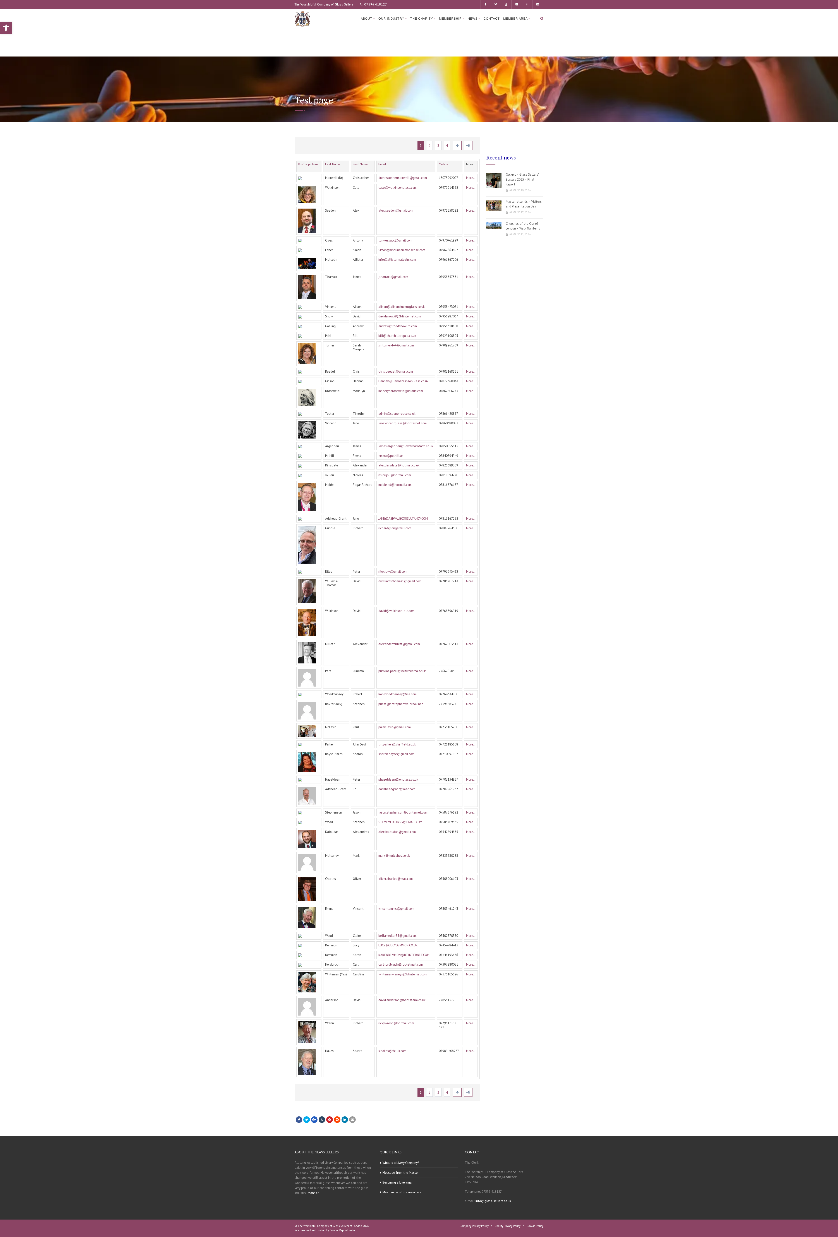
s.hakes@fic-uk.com (392, 1051)
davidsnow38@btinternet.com (399, 316)
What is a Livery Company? (401, 1163)
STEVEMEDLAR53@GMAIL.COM (400, 822)
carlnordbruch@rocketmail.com (400, 964)
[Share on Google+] (314, 1119)
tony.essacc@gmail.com (395, 240)
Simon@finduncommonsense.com (401, 250)
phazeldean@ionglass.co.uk (398, 779)
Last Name (332, 164)
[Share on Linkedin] (337, 1119)
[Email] (352, 1119)
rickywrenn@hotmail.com (396, 1023)
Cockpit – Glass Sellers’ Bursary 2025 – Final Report (522, 179)
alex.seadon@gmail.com (395, 210)
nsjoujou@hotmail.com (394, 475)
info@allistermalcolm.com (397, 259)
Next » (457, 145)
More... (471, 178)
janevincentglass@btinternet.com (402, 423)
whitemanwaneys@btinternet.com (402, 974)
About (366, 18)
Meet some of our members (402, 1192)
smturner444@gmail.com (396, 345)
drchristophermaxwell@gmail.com (402, 178)
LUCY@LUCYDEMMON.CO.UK (398, 945)
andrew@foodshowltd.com (397, 326)
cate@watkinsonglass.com (397, 187)
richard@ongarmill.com (394, 528)
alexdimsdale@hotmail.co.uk (398, 465)
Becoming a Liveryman (398, 1182)
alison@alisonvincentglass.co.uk (401, 307)
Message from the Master (401, 1172)
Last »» (468, 145)
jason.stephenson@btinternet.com (403, 812)
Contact (492, 18)
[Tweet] (306, 1119)
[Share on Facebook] (299, 1119)
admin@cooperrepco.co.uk (397, 413)
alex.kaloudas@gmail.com (397, 832)
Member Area (515, 18)
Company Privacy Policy (474, 1226)
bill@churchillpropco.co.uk (397, 336)
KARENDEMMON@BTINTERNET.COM (403, 955)
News (472, 18)
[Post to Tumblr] (322, 1119)
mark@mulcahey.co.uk (394, 855)
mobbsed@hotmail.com (395, 485)
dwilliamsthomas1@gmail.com (399, 581)
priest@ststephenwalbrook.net (400, 704)
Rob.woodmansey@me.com (397, 694)
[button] (6, 28)
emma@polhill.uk (390, 456)
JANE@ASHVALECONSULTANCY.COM (403, 518)
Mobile (443, 164)
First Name (360, 164)
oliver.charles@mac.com (395, 879)
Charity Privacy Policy (507, 1226)
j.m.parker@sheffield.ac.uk (397, 744)
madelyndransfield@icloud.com (400, 391)
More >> (313, 1193)
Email (382, 164)
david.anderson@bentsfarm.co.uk (402, 1000)
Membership (450, 18)
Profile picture (308, 164)
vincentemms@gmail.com (396, 908)
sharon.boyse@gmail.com (396, 754)
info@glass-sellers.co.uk (493, 1201)
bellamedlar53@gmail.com (397, 936)
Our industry (391, 18)
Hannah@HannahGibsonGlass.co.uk (403, 381)
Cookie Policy (535, 1226)
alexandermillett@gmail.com (399, 644)
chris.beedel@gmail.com (395, 371)
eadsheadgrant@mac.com (396, 789)
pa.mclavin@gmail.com (394, 727)
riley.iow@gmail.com (392, 571)
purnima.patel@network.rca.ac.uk (402, 671)
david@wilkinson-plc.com (396, 611)
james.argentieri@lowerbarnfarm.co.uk (405, 446)
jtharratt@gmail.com (393, 277)
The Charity (421, 18)
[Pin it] (329, 1119)
